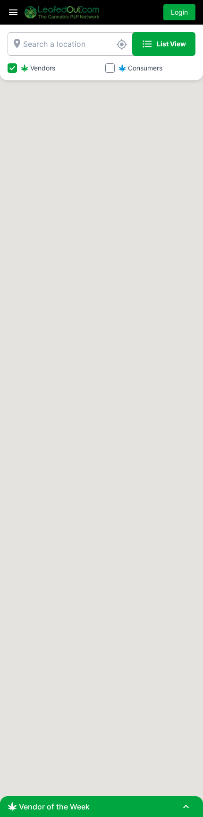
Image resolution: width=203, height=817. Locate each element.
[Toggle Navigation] (13, 12)
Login (179, 12)
